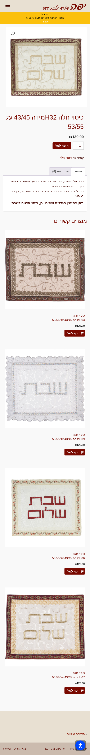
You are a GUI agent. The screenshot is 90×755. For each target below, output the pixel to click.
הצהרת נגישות (76, 734)
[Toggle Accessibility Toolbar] (80, 745)
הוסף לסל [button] (73, 333)
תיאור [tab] (78, 171)
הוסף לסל (61, 145)
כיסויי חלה (65, 157)
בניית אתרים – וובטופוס (14, 748)
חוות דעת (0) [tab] (60, 171)
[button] (13, 33)
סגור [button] (45, 21)
